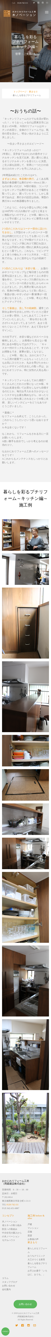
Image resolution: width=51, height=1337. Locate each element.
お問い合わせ (8, 1286)
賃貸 (30, 1235)
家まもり (33, 91)
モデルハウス (8, 1240)
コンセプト (8, 1215)
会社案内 (6, 1289)
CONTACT (5, 1331)
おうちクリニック (36, 1256)
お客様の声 (33, 1239)
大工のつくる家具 (36, 1259)
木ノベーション (9, 1221)
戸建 (30, 1224)
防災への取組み (9, 1229)
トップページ (20, 91)
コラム (5, 1278)
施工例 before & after (36, 1217)
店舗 (30, 1232)
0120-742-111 (22, 3)
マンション (33, 1228)
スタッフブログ (9, 1282)
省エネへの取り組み (12, 1225)
